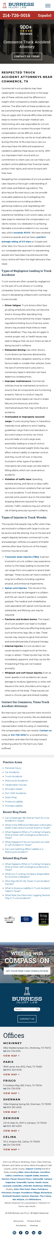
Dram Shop (11, 797)
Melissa (47, 1186)
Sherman (34, 1196)
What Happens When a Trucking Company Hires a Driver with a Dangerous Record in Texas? (27, 835)
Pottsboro (43, 1189)
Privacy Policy (33, 1221)
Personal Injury (13, 768)
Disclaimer (21, 1225)
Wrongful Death (13, 789)
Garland (48, 1179)
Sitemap (34, 1225)
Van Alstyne (18, 1199)
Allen (20, 1172)
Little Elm (27, 1186)
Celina (8, 1175)
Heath (38, 1182)
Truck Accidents (13, 776)
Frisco (29, 1179)
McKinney (38, 1186)
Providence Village (30, 1192)
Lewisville (17, 1186)
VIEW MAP (11, 1056)
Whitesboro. (35, 1199)
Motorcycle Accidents (16, 780)
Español (44, 15)
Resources (19, 1221)
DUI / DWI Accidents (15, 793)
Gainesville (38, 1179)
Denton (5, 1179)
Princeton (7, 1192)
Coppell (28, 1175)
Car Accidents (12, 772)
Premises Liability (14, 806)
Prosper (16, 1192)
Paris (16, 1189)
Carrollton (45, 1172)
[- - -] (48, 6)
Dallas (36, 1175)
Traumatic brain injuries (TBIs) (22, 557)
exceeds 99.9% (22, 232)
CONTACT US (27, 1019)
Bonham (35, 1172)
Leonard (7, 1186)
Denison (44, 1175)
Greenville (21, 1182)
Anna (27, 1172)
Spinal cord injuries (16, 588)
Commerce (17, 1175)
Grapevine (10, 1182)
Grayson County (33, 1169)
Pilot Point (25, 1189)
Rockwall (7, 1196)
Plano (34, 1189)
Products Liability (14, 801)
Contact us (45, 730)
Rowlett (16, 1196)
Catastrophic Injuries (15, 785)
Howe (45, 1182)
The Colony (45, 1196)
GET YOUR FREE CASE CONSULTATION (27, 971)
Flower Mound (17, 1179)
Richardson (46, 1192)
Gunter (30, 1182)
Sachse (25, 1196)
